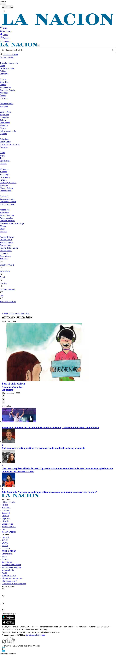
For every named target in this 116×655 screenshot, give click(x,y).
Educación (4, 117)
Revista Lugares (6, 242)
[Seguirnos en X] (3, 597)
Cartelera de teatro (8, 201)
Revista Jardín (6, 250)
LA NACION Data (7, 68)
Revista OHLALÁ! (7, 237)
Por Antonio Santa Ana (12, 387)
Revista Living (6, 245)
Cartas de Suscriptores (9, 144)
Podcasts (4, 185)
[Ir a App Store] (8, 624)
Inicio (5, 28)
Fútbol (2, 152)
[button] (58, 173)
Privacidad (40, 635)
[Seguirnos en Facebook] (3, 590)
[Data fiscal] (3, 651)
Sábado (3, 226)
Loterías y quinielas (8, 182)
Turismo (3, 171)
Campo (3, 84)
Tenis (2, 158)
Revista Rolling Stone (9, 248)
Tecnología (4, 174)
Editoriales (4, 139)
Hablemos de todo (8, 131)
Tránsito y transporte (9, 63)
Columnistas (5, 142)
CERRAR (3, 1)
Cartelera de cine (7, 199)
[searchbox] (57, 50)
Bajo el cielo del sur (13, 383)
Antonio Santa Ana (20, 313)
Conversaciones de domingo (12, 223)
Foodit (5, 34)
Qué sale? (4, 196)
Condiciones (31, 635)
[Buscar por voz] (112, 50)
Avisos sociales (6, 218)
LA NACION (7, 313)
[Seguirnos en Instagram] (3, 604)
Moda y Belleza (6, 188)
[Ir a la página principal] (58, 24)
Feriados (3, 180)
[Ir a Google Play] (8, 619)
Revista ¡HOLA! (6, 239)
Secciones (7, 31)
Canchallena (5, 161)
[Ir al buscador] (4, 11)
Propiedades (5, 87)
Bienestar (4, 125)
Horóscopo (5, 177)
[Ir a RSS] (3, 611)
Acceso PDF (5, 210)
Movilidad (4, 93)
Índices (3, 95)
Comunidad (5, 123)
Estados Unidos (6, 103)
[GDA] (8, 643)
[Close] (3, 395)
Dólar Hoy (4, 82)
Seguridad (4, 114)
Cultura (3, 120)
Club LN (6, 38)
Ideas (2, 229)
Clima (2, 65)
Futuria (3, 79)
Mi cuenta (7, 41)
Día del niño (7, 390)
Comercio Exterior (8, 90)
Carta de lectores (7, 220)
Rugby (2, 155)
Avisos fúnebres (7, 215)
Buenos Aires (5, 112)
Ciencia (3, 128)
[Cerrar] (38, 45)
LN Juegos (4, 169)
